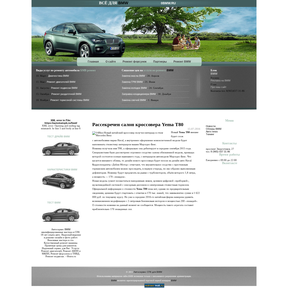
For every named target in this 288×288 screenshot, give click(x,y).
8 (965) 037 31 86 (220, 151)
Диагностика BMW (58, 75)
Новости (211, 126)
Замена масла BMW (133, 75)
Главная (93, 61)
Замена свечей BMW (134, 100)
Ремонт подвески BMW (64, 88)
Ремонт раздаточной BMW (66, 94)
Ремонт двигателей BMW (61, 81)
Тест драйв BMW (58, 136)
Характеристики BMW (62, 169)
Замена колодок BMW (134, 88)
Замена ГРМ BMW (132, 81)
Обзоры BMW (213, 128)
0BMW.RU (168, 3)
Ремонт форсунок (134, 61)
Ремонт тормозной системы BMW (69, 100)
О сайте (111, 61)
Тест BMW (54, 202)
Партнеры (160, 61)
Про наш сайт (218, 87)
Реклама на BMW (220, 80)
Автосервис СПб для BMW (148, 272)
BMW (123, 3)
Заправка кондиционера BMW (139, 94)
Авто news (212, 131)
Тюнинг (210, 134)
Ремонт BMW (182, 61)
